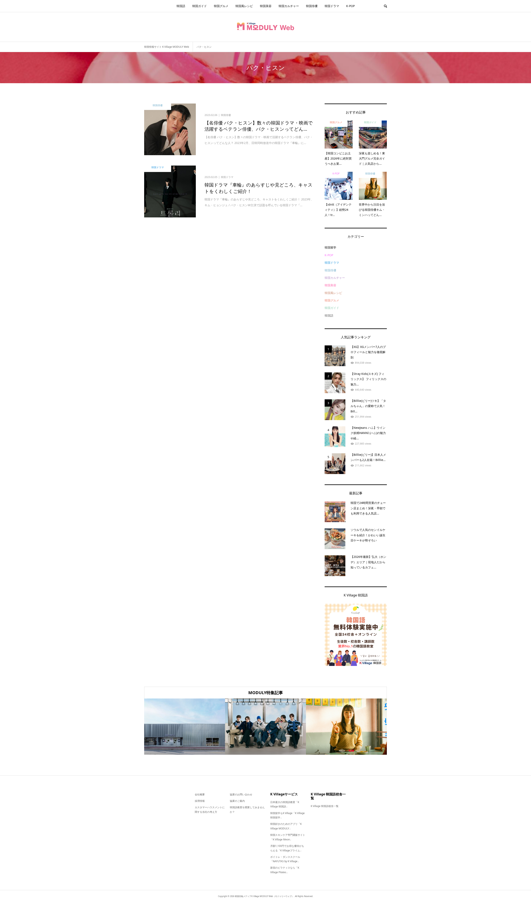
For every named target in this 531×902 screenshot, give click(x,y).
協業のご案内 (237, 801)
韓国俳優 (312, 6)
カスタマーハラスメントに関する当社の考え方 (210, 810)
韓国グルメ (221, 6)
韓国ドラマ (332, 6)
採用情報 (200, 801)
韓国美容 (266, 6)
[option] (184, 726)
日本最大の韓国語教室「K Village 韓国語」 (284, 804)
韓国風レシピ (244, 6)
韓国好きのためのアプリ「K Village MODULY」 (286, 826)
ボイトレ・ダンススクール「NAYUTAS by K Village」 (285, 859)
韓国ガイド (199, 6)
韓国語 (181, 6)
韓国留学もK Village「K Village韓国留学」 (287, 815)
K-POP (350, 6)
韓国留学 (330, 247)
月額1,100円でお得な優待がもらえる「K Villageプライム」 (287, 848)
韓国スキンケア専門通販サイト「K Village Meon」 (287, 837)
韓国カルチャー (289, 6)
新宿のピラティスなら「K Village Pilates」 (284, 870)
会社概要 (200, 794)
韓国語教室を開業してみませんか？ (247, 810)
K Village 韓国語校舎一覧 (325, 806)
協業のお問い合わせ (241, 794)
